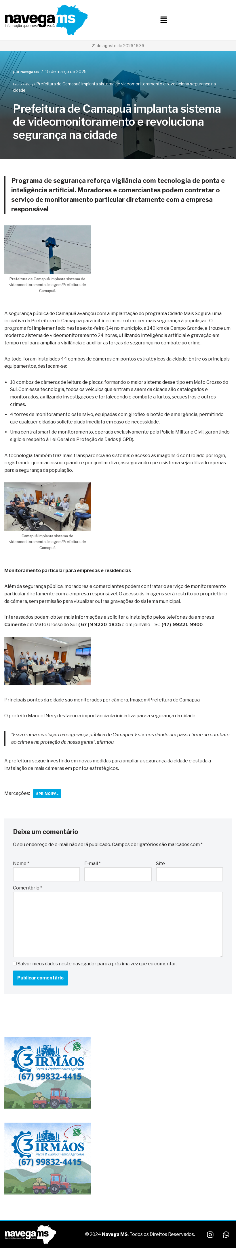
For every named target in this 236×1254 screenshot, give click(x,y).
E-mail (92, 863)
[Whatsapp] (226, 1234)
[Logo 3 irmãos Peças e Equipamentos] (47, 1108)
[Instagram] (210, 1234)
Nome (21, 863)
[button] (163, 20)
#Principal (47, 793)
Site (160, 863)
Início (17, 84)
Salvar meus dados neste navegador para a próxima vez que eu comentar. (97, 964)
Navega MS (29, 72)
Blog (29, 84)
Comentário (27, 888)
